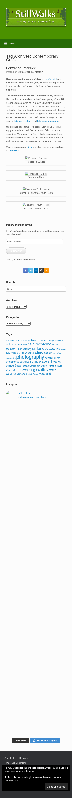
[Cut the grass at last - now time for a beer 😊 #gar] (36, 680)
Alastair (39, 71)
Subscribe (16, 251)
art (21, 340)
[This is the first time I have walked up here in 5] (36, 409)
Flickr (29, 147)
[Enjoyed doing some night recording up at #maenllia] (36, 646)
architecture (12, 340)
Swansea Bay (34, 365)
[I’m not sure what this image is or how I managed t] (36, 626)
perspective (11, 357)
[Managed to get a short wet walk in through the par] (36, 585)
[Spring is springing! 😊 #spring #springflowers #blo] (36, 688)
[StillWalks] (36, 17)
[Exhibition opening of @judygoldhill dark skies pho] (36, 604)
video (9, 370)
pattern (48, 353)
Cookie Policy (11, 780)
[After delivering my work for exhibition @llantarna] (36, 726)
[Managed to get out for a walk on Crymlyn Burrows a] (36, 699)
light (58, 349)
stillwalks (54, 361)
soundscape (38, 361)
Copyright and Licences (16, 758)
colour (10, 344)
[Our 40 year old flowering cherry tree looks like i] (36, 439)
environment (21, 344)
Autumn (27, 340)
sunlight (10, 365)
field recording (39, 344)
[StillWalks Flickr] (41, 270)
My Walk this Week (19, 352)
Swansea (21, 365)
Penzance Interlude (21, 67)
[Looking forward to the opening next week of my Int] (36, 566)
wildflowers (22, 373)
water (52, 370)
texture (43, 365)
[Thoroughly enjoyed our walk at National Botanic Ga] (36, 461)
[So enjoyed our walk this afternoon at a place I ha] (36, 488)
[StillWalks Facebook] (25, 270)
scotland (10, 361)
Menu (12, 43)
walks (42, 369)
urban (58, 365)
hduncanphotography (47, 120)
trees (51, 365)
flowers (55, 344)
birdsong (43, 340)
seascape (24, 361)
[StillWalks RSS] (46, 270)
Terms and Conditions (15, 762)
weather (11, 373)
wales (18, 369)
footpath (10, 349)
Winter (35, 374)
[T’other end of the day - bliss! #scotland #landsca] (36, 661)
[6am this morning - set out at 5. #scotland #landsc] (36, 671)
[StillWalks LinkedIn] (36, 270)
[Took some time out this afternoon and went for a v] (36, 509)
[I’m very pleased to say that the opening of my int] (36, 536)
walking (29, 369)
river (57, 357)
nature (38, 352)
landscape (46, 348)
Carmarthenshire (55, 340)
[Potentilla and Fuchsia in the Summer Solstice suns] (36, 711)
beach (34, 340)
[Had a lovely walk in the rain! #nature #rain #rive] (36, 418)
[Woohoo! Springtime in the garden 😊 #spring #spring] (36, 471)
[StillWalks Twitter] (30, 270)
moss (63, 349)
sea (17, 361)
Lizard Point (51, 78)
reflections (50, 357)
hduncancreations (23, 120)
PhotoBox (14, 150)
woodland (45, 373)
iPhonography (23, 349)
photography (30, 356)
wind (30, 373)
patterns (57, 353)
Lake (34, 349)
